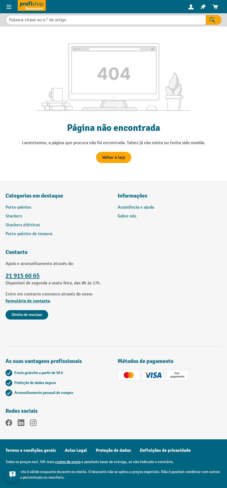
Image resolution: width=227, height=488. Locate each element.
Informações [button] (132, 195)
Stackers (14, 216)
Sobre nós (127, 216)
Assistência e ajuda (136, 207)
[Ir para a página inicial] (32, 5)
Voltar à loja (113, 157)
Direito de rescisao (27, 314)
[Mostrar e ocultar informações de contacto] (12, 474)
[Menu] (9, 6)
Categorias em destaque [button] (34, 195)
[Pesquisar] (213, 20)
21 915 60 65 (23, 276)
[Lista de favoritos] (203, 7)
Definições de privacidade (165, 450)
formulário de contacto (28, 301)
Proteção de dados (113, 450)
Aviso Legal (76, 450)
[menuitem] (191, 7)
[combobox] (106, 20)
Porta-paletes (18, 207)
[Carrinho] (215, 7)
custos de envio (68, 462)
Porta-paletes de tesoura (29, 234)
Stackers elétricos (23, 225)
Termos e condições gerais (31, 450)
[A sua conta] (191, 6)
